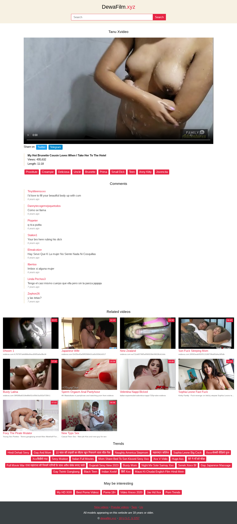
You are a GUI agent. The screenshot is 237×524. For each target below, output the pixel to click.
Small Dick (118, 171)
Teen (132, 171)
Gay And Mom (42, 452)
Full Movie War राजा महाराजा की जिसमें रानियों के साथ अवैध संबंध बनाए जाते (46, 465)
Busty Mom (130, 465)
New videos (101, 507)
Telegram (55, 147)
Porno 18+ (109, 492)
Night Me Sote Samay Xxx (157, 465)
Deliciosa (63, 171)
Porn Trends (173, 492)
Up (141, 507)
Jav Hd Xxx (154, 492)
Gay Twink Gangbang (66, 471)
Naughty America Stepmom (131, 452)
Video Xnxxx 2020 (131, 492)
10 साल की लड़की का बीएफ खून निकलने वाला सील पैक (83, 452)
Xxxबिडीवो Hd (39, 458)
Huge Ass (178, 458)
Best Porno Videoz (87, 492)
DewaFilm (118, 7)
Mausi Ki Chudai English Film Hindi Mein (159, 471)
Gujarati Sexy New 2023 (103, 465)
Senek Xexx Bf (187, 465)
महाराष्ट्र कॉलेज (161, 452)
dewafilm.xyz (108, 518)
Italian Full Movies (83, 458)
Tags (134, 507)
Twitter (42, 147)
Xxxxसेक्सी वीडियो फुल (217, 452)
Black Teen (90, 471)
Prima (103, 171)
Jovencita (162, 171)
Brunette (90, 171)
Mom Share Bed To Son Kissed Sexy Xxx (123, 458)
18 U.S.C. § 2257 (129, 518)
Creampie (48, 171)
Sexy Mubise (60, 458)
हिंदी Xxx (126, 471)
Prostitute (31, 171)
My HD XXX (64, 492)
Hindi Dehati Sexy (18, 452)
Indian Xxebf (109, 471)
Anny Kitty (145, 171)
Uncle (77, 171)
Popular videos (120, 507)
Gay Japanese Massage (216, 465)
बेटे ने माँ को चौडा (196, 458)
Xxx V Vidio (160, 458)
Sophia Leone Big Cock (187, 452)
